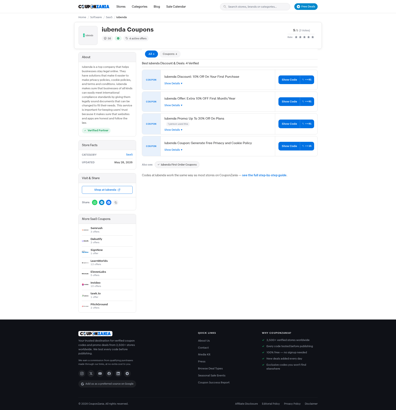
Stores (121, 6)
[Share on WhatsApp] (94, 202)
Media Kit (204, 354)
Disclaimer (311, 403)
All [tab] (151, 53)
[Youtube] (100, 373)
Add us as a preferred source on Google (109, 383)
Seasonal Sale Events (211, 375)
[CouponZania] (134, 333)
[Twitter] (90, 373)
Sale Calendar (176, 6)
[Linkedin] (118, 373)
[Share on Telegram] (101, 202)
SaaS (109, 17)
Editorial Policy (271, 403)
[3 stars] (304, 37)
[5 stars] (313, 37)
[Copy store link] (115, 202)
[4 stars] (308, 37)
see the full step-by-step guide (264, 175)
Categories (139, 6)
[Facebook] (109, 373)
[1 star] (296, 37)
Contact (203, 347)
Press (201, 361)
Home (82, 17)
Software (96, 17)
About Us (204, 340)
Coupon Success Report (214, 382)
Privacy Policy (292, 403)
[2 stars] (300, 37)
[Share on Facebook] (108, 202)
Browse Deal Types (210, 368)
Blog (157, 6)
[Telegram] (127, 373)
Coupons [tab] (170, 53)
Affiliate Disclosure (246, 403)
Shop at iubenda (105, 189)
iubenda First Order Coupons (179, 164)
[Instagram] (81, 373)
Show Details (172, 83)
